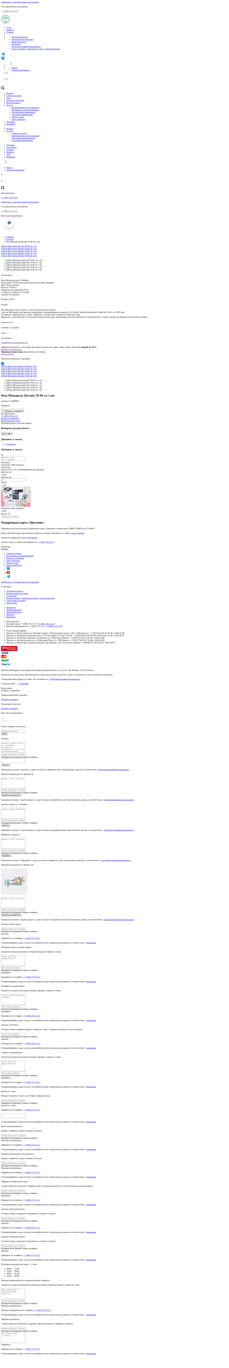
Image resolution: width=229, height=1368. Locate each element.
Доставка (10, 122)
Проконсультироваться (11, 349)
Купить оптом (7, 354)
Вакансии (10, 617)
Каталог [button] (4, 549)
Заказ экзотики (18, 119)
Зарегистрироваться (21, 70)
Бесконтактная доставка (22, 39)
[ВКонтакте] (2, 363)
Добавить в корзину (10, 517)
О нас (9, 27)
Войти (14, 68)
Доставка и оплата (14, 591)
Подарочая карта (13, 610)
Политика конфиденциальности (26, 46)
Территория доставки (16, 600)
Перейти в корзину (9, 699)
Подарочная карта (20, 37)
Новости (10, 30)
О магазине (11, 147)
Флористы (11, 607)
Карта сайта (11, 603)
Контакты (16, 44)
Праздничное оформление (23, 112)
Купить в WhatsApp (10, 418)
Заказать (5, 765)
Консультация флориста (12, 215)
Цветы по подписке (15, 100)
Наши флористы (19, 42)
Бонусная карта (13, 103)
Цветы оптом (18, 117)
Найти (4, 734)
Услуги (9, 105)
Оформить (6, 856)
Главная (10, 237)
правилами (91, 943)
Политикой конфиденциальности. (65, 679)
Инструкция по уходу (11, 421)
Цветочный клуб (14, 565)
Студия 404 (23, 684)
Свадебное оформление (22, 115)
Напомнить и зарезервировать (25, 110)
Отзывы (10, 32)
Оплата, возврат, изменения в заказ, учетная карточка (36, 49)
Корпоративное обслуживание (25, 107)
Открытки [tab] (11, 444)
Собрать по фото (13, 96)
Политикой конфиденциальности (114, 770)
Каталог (10, 93)
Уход (8, 98)
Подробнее (32, 538)
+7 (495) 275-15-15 (9, 11)
